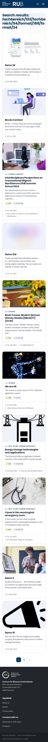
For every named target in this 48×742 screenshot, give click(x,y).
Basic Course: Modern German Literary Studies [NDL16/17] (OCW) (22, 318)
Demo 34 (10, 65)
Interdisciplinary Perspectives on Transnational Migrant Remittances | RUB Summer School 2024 (24, 182)
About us (5, 703)
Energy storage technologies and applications (21, 451)
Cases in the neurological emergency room (19, 514)
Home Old (10, 254)
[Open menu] (43, 4)
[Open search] (37, 4)
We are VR (10, 386)
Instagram (6, 726)
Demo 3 (9, 578)
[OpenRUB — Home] (12, 4)
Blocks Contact (14, 120)
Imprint (5, 707)
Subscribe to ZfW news (11, 722)
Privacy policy (7, 711)
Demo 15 (10, 632)
